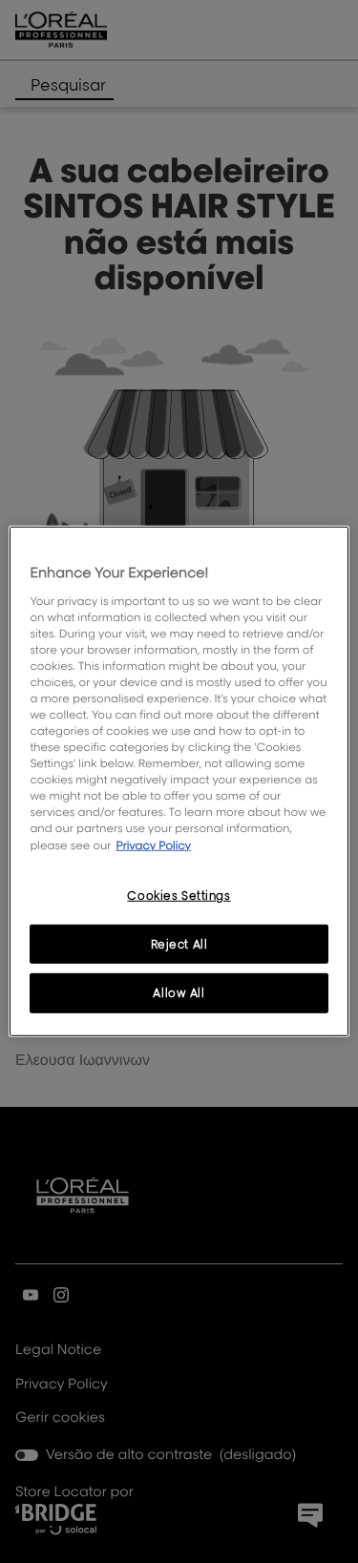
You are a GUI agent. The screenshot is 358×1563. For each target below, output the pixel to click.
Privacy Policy (153, 844)
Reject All (179, 943)
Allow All (178, 993)
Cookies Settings (178, 894)
